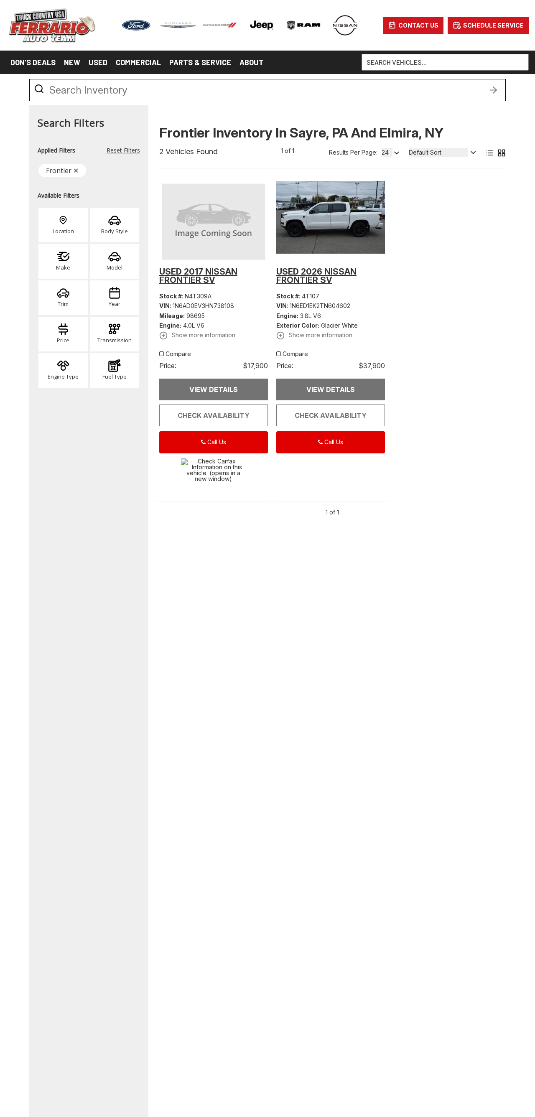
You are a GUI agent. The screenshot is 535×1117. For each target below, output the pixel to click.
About (251, 62)
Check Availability (214, 415)
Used (98, 62)
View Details (213, 389)
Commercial (138, 62)
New (72, 62)
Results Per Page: (353, 152)
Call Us (216, 441)
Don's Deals (33, 62)
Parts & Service (200, 62)
